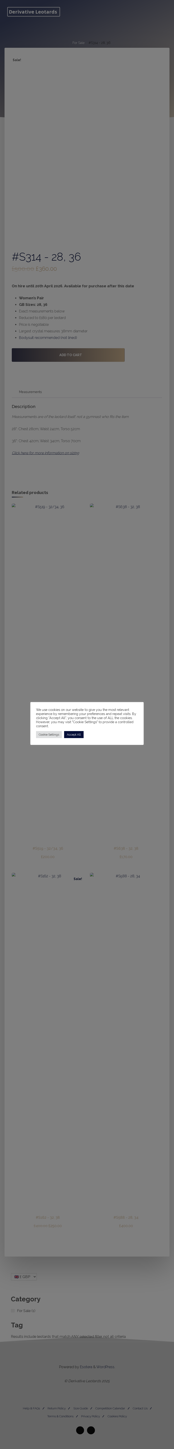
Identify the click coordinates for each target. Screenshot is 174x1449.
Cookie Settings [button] (49, 734)
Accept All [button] (74, 734)
